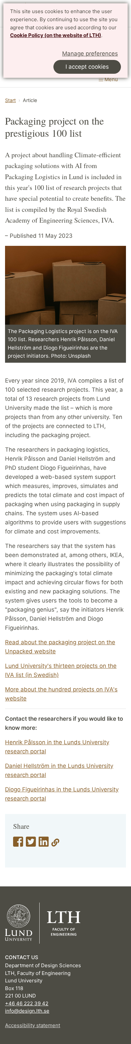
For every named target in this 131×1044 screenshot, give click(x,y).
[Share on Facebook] (18, 844)
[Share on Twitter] (31, 844)
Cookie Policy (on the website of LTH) (55, 35)
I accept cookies (87, 66)
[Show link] (55, 844)
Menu (110, 79)
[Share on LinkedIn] (44, 844)
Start (10, 100)
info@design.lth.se (27, 1011)
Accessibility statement (32, 1025)
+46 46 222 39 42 (26, 1003)
